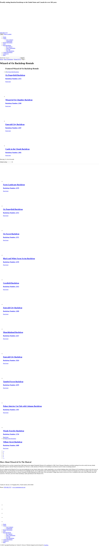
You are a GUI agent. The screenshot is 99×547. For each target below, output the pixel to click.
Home (4, 37)
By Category (9, 46)
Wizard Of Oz (17, 59)
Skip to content (7, 34)
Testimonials (9, 41)
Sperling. (46, 545)
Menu (2, 34)
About (4, 38)
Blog (4, 55)
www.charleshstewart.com (18, 487)
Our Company (9, 39)
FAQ (4, 44)
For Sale (8, 49)
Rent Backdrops (7, 45)
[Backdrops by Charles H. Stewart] (31, 17)
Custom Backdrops (7, 52)
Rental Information (7, 42)
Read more (8, 81)
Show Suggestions (10, 48)
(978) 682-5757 (4, 32)
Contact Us (6, 53)
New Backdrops (10, 51)
